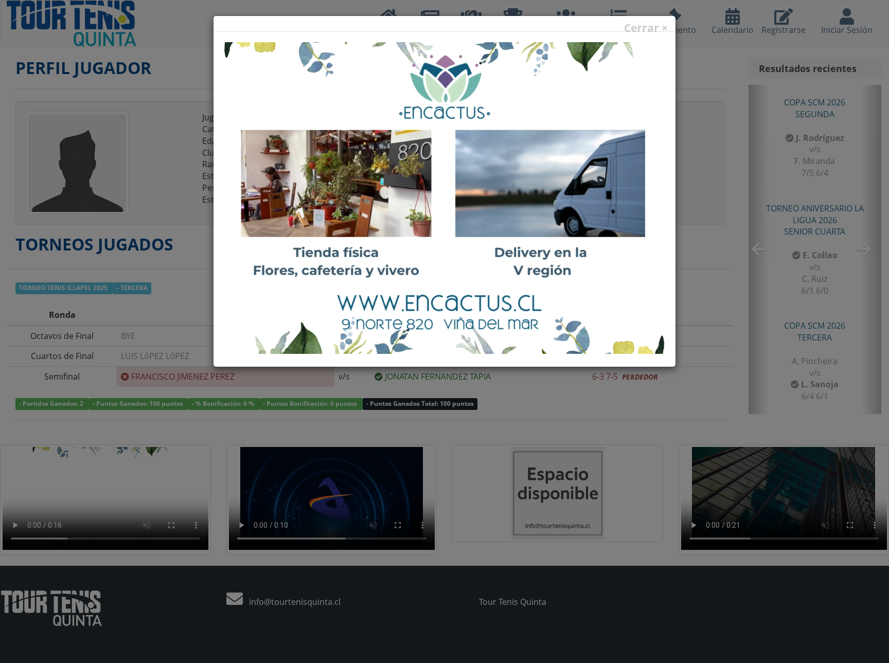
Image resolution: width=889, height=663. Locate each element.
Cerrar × (646, 28)
